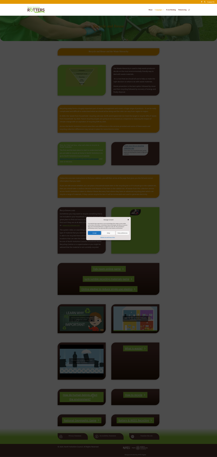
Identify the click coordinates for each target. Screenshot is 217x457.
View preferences (122, 233)
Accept (94, 233)
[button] (128, 219)
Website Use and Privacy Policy (107, 237)
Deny (108, 233)
